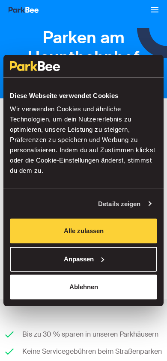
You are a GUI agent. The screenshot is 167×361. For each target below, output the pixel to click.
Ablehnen (83, 286)
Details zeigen (119, 203)
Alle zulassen (84, 230)
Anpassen (79, 259)
